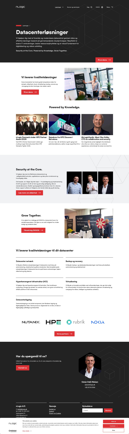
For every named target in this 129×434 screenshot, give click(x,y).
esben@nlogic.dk (90, 384)
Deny (113, 430)
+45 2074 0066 (90, 387)
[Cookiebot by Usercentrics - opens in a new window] (12, 431)
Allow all (113, 421)
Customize (112, 426)
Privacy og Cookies (55, 413)
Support (51, 411)
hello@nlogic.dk (22, 409)
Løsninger (58, 7)
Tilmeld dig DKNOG (31, 230)
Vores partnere (63, 334)
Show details (26, 431)
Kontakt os (52, 409)
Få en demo (102, 60)
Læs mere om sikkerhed (27, 193)
